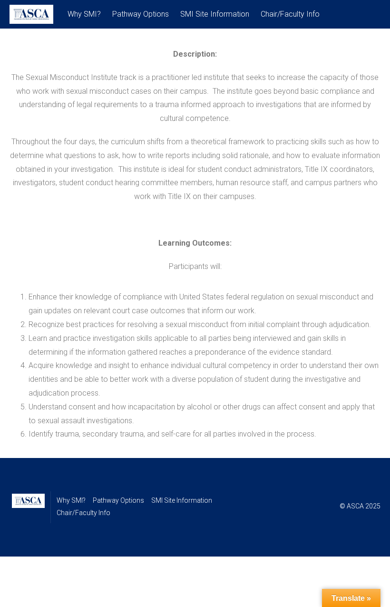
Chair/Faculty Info (290, 14)
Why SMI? (84, 14)
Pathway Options (140, 14)
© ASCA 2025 (360, 506)
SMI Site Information (214, 14)
